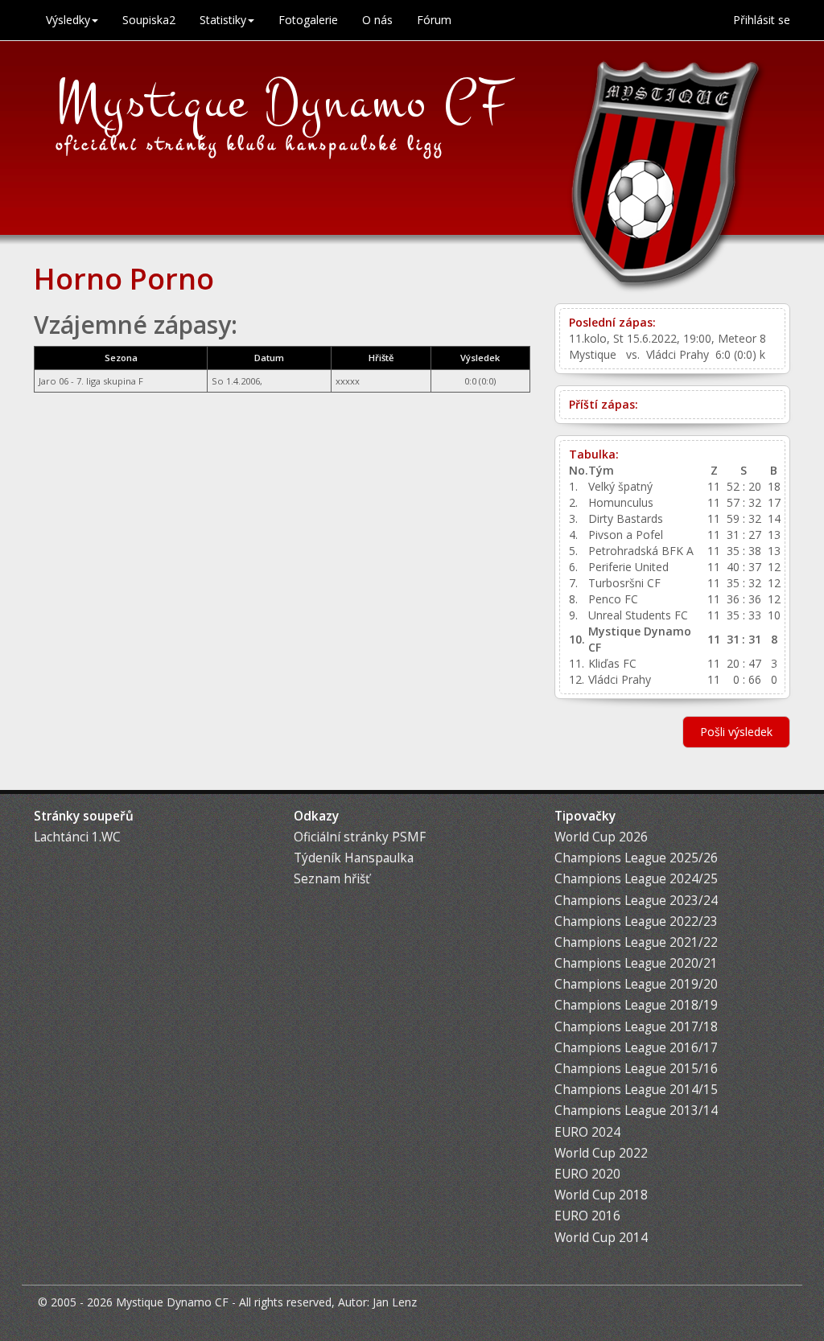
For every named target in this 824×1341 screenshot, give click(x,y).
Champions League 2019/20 (636, 984)
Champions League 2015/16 (636, 1068)
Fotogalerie (308, 19)
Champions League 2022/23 (636, 921)
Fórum (434, 19)
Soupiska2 (148, 19)
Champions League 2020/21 (636, 963)
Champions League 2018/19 (636, 1005)
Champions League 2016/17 (636, 1047)
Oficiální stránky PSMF (360, 837)
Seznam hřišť (331, 878)
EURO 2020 (587, 1174)
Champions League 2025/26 (636, 857)
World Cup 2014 (601, 1237)
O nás (377, 19)
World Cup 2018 (601, 1195)
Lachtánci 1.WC (77, 837)
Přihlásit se (761, 19)
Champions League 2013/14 (636, 1110)
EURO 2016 (587, 1215)
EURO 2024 (587, 1132)
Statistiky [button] (223, 19)
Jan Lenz (395, 1302)
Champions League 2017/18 (636, 1026)
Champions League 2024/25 (636, 878)
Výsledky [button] (68, 19)
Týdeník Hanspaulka (354, 857)
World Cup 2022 (601, 1153)
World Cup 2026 (601, 837)
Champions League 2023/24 (636, 900)
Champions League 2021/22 (636, 942)
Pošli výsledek (736, 731)
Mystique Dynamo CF (283, 102)
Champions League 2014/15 (636, 1089)
